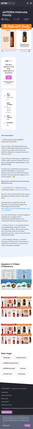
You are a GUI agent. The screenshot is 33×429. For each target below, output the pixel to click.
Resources (4, 398)
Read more (6, 425)
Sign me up (6, 412)
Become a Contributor (19, 388)
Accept (27, 425)
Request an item (6, 405)
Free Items (4, 392)
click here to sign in (8, 84)
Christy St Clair (9, 51)
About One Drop (6, 395)
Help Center (5, 401)
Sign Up (8, 77)
